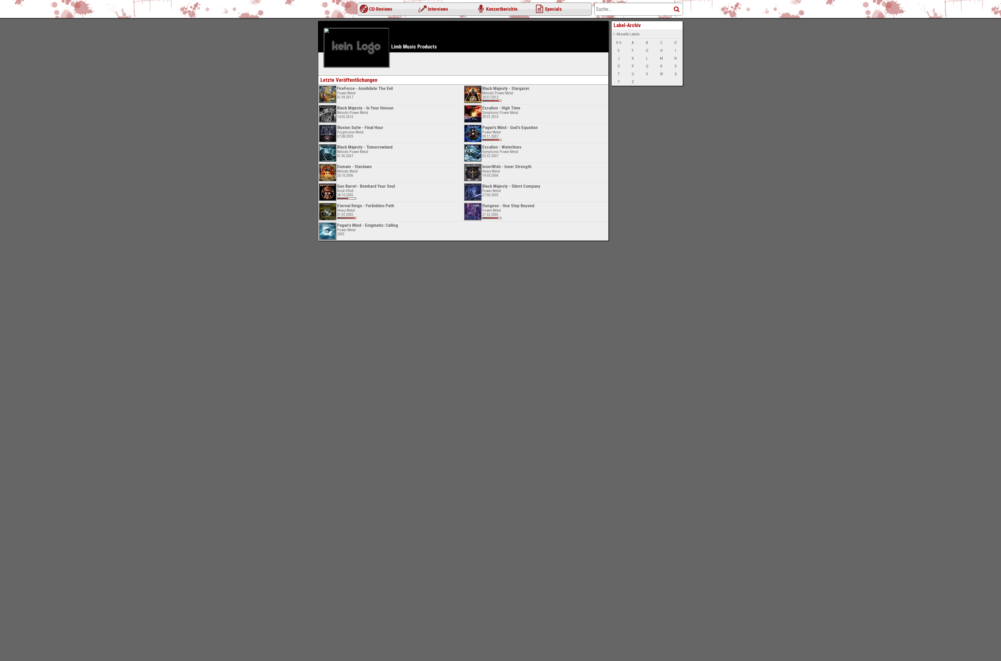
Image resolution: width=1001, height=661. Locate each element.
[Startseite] (339, 10)
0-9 (618, 42)
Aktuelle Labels (628, 34)
